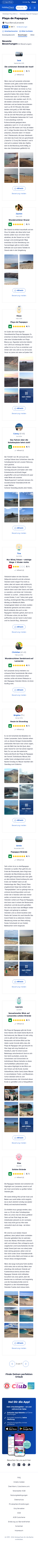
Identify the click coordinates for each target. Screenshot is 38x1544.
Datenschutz (19, 1500)
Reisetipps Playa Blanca (10, 14)
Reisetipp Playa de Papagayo (29, 14)
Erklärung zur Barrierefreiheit (19, 1522)
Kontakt (25, 2)
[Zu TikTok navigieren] (19, 1465)
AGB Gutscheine (19, 1517)
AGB (19, 1513)
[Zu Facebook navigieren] (8, 1465)
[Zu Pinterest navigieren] (24, 1465)
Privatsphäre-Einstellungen (19, 1504)
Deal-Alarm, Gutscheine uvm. (19, 1486)
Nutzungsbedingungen (19, 1495)
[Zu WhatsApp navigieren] (29, 1465)
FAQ (19, 1478)
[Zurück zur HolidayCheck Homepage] (8, 7)
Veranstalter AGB (19, 1491)
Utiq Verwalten (19, 1508)
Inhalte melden (19, 1482)
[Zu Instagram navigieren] (14, 1465)
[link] (30, 8)
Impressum (19, 1531)
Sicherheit (19, 1526)
